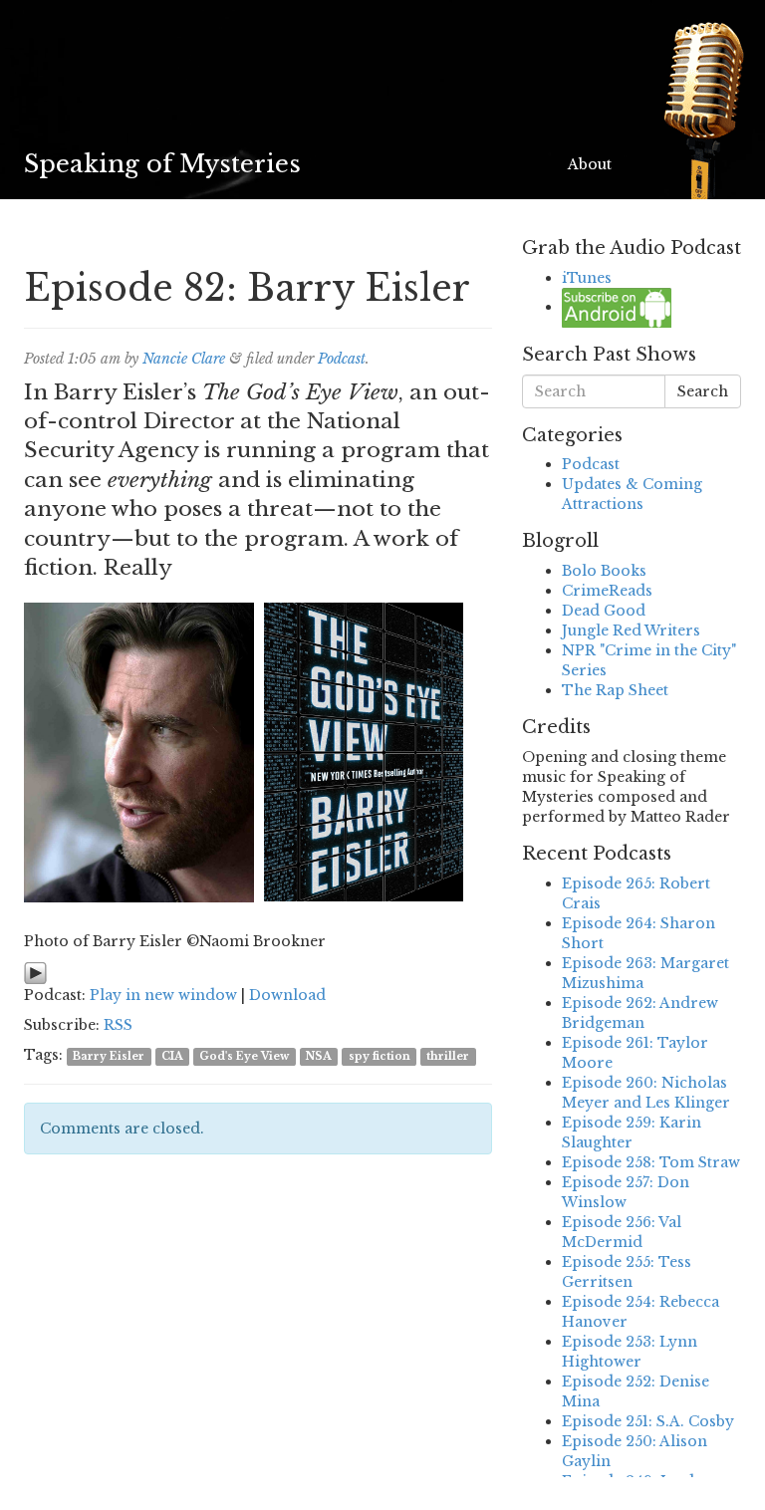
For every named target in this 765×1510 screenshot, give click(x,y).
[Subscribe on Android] (616, 307)
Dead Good (603, 611)
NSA (319, 1056)
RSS (118, 1025)
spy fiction (379, 1056)
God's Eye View (244, 1056)
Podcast (342, 359)
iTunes (587, 278)
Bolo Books (604, 571)
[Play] (35, 972)
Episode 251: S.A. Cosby (648, 1421)
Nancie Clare (183, 359)
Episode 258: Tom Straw (651, 1162)
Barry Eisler (108, 1056)
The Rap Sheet (615, 690)
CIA (172, 1056)
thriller (447, 1056)
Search (702, 391)
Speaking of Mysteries (162, 163)
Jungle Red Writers (631, 630)
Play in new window (163, 995)
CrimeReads (607, 591)
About (590, 164)
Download (287, 995)
